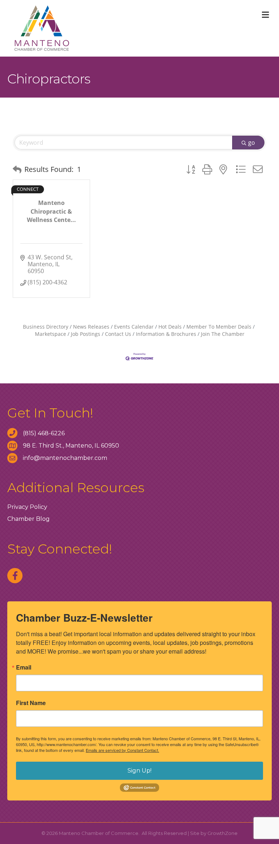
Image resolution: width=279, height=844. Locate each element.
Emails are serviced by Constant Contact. (122, 750)
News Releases (91, 326)
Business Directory (45, 326)
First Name (31, 703)
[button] (17, 169)
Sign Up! (139, 770)
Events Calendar (134, 326)
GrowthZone (222, 833)
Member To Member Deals (218, 326)
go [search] (251, 143)
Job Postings (85, 333)
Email (23, 667)
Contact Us (118, 333)
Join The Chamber (222, 333)
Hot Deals (170, 326)
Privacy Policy (27, 506)
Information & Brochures (166, 333)
